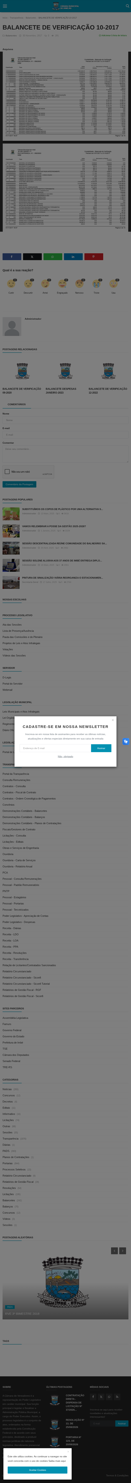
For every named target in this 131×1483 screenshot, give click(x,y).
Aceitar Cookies (37, 1470)
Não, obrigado (65, 756)
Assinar (101, 748)
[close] (113, 720)
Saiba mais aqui (57, 1461)
